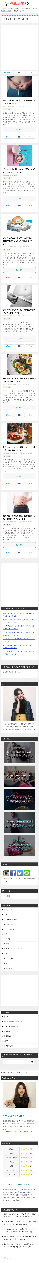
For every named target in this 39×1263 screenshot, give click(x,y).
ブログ (6, 914)
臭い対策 (9, 968)
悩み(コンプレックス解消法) (13, 949)
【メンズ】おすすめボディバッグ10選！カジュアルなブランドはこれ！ (20, 753)
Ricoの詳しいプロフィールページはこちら (19, 1131)
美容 (5, 953)
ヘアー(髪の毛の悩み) (11, 919)
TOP (8, 1072)
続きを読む (19, 129)
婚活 (7, 944)
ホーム (6, 1017)
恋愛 (5, 934)
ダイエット (7, 109)
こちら (33, 729)
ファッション (8, 910)
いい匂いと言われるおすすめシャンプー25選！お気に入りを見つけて (20, 846)
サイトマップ (8, 1046)
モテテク (9, 939)
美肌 (7, 963)
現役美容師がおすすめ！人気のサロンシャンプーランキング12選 (20, 776)
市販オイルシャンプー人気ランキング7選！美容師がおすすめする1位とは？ (19, 800)
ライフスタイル (9, 929)
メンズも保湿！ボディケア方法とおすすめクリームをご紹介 (20, 823)
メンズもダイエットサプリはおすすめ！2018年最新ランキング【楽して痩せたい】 (18, 241)
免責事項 (7, 1031)
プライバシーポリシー (11, 1026)
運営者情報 (7, 1036)
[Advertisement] (19, 46)
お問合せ (7, 1041)
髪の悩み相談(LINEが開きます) (14, 1021)
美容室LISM (22, 1192)
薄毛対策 (9, 924)
